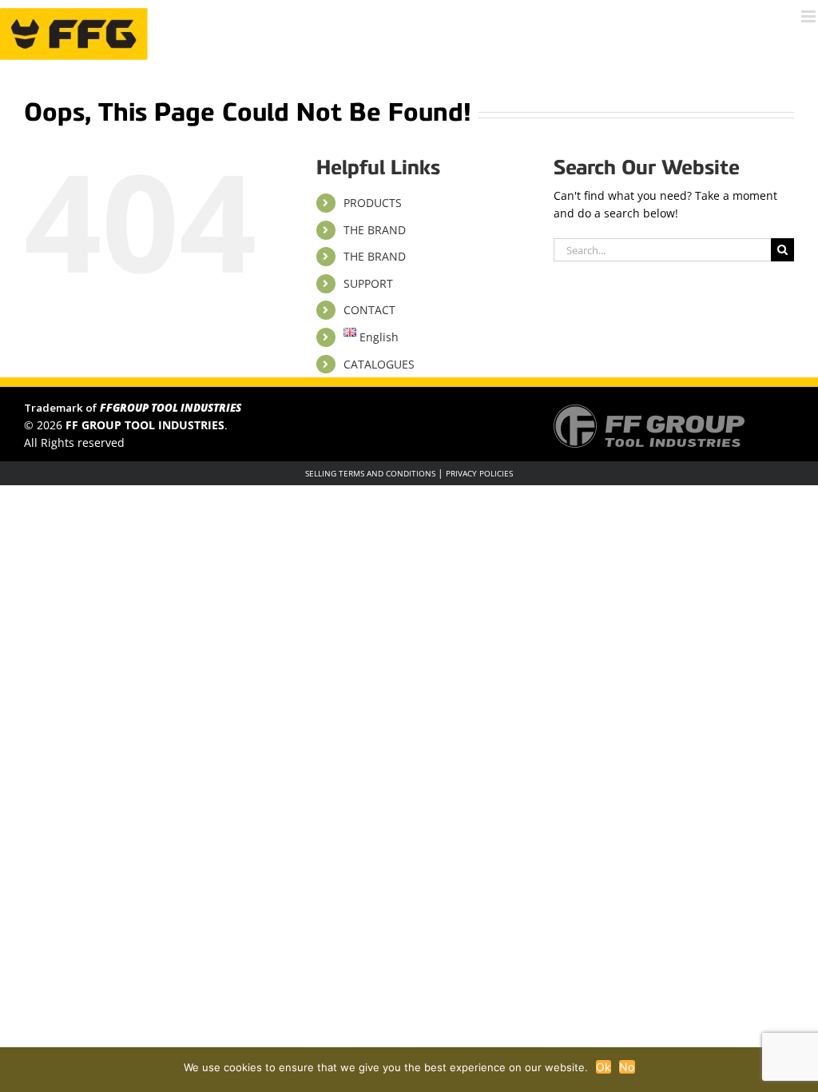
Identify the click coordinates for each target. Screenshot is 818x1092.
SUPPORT (368, 283)
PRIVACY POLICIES (479, 473)
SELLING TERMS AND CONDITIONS (370, 473)
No (627, 1067)
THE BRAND (374, 229)
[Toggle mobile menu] (809, 16)
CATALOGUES (379, 364)
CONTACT (369, 309)
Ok (604, 1067)
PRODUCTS (372, 202)
